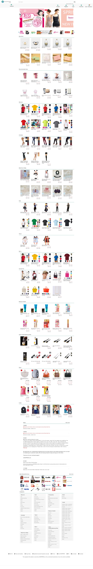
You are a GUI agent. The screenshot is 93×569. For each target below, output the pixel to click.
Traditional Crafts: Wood (66, 509)
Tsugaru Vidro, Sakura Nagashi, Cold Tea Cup (24, 95)
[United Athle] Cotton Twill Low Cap (46, 280)
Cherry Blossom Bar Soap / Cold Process (67, 62)
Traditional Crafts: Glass (66, 515)
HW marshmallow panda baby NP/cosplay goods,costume (35, 180)
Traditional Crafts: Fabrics (66, 512)
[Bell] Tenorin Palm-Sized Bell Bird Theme (57, 47)
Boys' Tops (36, 503)
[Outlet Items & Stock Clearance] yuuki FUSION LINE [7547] (46, 379)
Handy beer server (23, 345)
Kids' (36, 494)
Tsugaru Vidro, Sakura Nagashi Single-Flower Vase (35, 95)
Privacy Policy (28, 553)
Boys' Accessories (37, 507)
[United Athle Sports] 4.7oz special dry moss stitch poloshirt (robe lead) (24, 114)
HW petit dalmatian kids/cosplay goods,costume (24, 212)
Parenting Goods (23, 540)
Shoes (35, 534)
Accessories (36, 535)
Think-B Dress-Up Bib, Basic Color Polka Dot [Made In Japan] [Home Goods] (57, 180)
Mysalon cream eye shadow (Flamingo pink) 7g (57, 328)
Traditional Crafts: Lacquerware (67, 504)
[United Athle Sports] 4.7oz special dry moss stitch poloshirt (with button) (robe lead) (57, 114)
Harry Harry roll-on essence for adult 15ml (35, 328)
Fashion (63, 534)
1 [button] (45, 29)
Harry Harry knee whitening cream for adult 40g (67, 313)
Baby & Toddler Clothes (24, 534)
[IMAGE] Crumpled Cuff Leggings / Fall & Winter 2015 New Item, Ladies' (24, 162)
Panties (22, 519)
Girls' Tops (36, 496)
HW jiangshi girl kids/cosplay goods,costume (46, 212)
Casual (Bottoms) (37, 530)
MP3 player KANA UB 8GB (46, 361)
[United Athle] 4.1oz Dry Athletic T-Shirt (35, 129)
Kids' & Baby (64, 498)
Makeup (49, 514)
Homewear (22, 524)
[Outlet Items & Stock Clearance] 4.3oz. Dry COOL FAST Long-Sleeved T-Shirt (35, 379)
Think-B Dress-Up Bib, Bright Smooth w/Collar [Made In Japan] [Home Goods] (67, 180)
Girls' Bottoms (36, 498)
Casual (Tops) (36, 528)
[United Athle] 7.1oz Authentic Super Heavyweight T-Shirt (66, 263)
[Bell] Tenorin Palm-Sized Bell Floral (46, 47)
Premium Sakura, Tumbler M (67, 95)
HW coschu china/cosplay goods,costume (46, 245)
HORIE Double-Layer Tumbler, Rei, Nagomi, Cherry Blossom (23, 81)
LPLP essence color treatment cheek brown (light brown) (24, 313)
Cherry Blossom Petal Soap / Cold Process (46, 62)
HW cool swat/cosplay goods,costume (66, 212)
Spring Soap (33, 62)
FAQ (68, 553)
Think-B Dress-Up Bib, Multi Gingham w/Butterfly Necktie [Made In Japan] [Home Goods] (57, 195)
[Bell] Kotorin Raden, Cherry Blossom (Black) (35, 48)
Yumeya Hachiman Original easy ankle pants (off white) (46, 414)
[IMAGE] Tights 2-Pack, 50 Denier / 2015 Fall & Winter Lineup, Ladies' (35, 146)
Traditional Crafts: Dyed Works (67, 511)
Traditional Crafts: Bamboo (66, 508)
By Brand (49, 534)
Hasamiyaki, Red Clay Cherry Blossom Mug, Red (57, 80)
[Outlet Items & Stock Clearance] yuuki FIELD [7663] (67, 379)
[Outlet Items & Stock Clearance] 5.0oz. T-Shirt (35, 395)
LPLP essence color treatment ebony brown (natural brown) (45, 313)
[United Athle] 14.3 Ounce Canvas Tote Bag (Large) (24, 295)
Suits (21, 503)
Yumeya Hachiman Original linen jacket (67, 414)
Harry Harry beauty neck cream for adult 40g (56, 313)
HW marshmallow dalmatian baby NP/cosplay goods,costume (46, 180)
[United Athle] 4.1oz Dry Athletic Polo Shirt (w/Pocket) (67, 129)
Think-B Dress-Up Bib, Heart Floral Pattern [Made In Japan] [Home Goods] (46, 195)
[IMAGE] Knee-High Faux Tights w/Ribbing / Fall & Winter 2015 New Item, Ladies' (46, 162)
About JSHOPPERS (61, 553)
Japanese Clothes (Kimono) (25, 508)
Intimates (23, 515)
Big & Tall (36, 537)
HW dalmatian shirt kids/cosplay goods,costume (57, 212)
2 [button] (46, 29)
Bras (21, 518)
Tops (21, 496)
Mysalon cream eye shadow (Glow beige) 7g (67, 328)
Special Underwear (24, 522)
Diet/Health (50, 518)
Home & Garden (64, 533)
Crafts (63, 502)
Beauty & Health (51, 510)
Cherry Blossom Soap (56, 62)
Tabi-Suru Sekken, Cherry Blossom (24, 63)
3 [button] (47, 29)
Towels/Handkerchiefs (51, 535)
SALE (63, 494)
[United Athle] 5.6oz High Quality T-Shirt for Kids (24, 228)
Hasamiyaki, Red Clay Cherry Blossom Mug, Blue (46, 80)
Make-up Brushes (51, 521)
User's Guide (74, 553)
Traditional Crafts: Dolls (66, 516)
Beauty (63, 536)
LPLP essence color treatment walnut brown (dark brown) (35, 313)
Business (35, 531)
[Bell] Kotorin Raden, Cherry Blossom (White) (24, 48)
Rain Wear (49, 505)
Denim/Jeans (23, 502)
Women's (23, 494)
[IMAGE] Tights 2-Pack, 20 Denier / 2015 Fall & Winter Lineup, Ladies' (24, 146)
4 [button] (49, 29)
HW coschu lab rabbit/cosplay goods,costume (22, 246)
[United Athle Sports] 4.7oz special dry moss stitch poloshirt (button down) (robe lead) (46, 114)
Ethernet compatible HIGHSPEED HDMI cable (46, 346)
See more (68, 422)
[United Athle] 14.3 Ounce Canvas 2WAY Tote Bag (57, 279)
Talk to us (53, 553)
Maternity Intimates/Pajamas (25, 538)
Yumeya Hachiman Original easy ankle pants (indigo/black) (35, 415)
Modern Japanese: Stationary (66, 527)
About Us (10, 553)
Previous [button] (18, 32)
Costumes (49, 540)
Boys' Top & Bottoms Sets (38, 506)
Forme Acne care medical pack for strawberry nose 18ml (46, 329)
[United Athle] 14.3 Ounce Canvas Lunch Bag (35, 295)
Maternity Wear (23, 537)
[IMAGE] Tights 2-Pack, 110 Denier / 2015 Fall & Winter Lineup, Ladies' (57, 146)
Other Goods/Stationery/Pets (53, 527)
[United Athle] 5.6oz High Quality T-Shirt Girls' (67, 113)
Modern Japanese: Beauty (66, 529)
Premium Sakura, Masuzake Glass (46, 95)
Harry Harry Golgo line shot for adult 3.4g (24, 328)
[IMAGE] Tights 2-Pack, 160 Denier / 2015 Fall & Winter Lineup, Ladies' (67, 146)
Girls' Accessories (37, 502)
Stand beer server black (35, 345)
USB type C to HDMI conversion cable (23, 361)
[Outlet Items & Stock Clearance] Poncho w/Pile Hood (24, 379)
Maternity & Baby (24, 532)
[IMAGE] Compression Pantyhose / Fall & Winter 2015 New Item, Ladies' (35, 162)
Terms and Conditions (19, 553)
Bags (49, 496)
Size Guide (81, 553)
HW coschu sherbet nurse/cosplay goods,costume (34, 246)
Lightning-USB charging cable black (67, 361)
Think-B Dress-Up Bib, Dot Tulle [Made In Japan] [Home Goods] (24, 195)
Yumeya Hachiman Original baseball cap (24, 414)
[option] (22, 32)
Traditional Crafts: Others (66, 518)
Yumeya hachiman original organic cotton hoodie (57, 414)
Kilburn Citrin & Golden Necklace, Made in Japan (57, 295)
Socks (22, 525)
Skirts (21, 499)
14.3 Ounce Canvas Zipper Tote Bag (46, 295)
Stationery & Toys (65, 537)
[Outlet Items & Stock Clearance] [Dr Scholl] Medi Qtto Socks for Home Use (46, 395)
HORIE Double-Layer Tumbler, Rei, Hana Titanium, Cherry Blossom (35, 81)
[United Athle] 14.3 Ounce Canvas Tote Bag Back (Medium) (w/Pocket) (67, 280)
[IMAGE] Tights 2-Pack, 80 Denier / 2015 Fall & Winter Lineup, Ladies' (46, 146)
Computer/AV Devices (51, 537)
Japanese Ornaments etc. (52, 538)
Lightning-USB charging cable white (56, 361)
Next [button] (74, 32)
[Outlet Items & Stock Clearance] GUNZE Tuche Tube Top (24, 395)
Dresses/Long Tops (24, 498)
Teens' (36, 515)
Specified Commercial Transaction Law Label (41, 553)
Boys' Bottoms (36, 505)
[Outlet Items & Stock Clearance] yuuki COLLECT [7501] (57, 379)
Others (22, 510)
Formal (22, 505)
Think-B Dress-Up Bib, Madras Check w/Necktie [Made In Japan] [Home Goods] (35, 195)
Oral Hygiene (50, 522)
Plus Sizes (22, 506)
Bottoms (63, 496)
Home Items (50, 530)
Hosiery (22, 527)
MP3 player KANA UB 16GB (35, 361)
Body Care (50, 515)
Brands (49, 519)
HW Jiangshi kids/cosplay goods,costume (35, 212)
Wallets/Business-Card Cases (53, 498)
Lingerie (22, 521)
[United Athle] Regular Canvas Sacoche (34, 280)
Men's (36, 526)
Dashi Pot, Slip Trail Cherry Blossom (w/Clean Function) (67, 80)
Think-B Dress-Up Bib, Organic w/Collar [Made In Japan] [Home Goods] (67, 195)
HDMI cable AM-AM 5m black (56, 346)
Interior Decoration (51, 531)
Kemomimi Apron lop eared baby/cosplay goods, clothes (24, 179)
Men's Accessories (51, 503)
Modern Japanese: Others (66, 530)
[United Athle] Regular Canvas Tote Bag (23, 280)
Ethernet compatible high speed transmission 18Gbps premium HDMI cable (67, 346)
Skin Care (49, 512)
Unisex (22, 509)
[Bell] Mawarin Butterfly (67, 46)
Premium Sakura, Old (56, 95)
